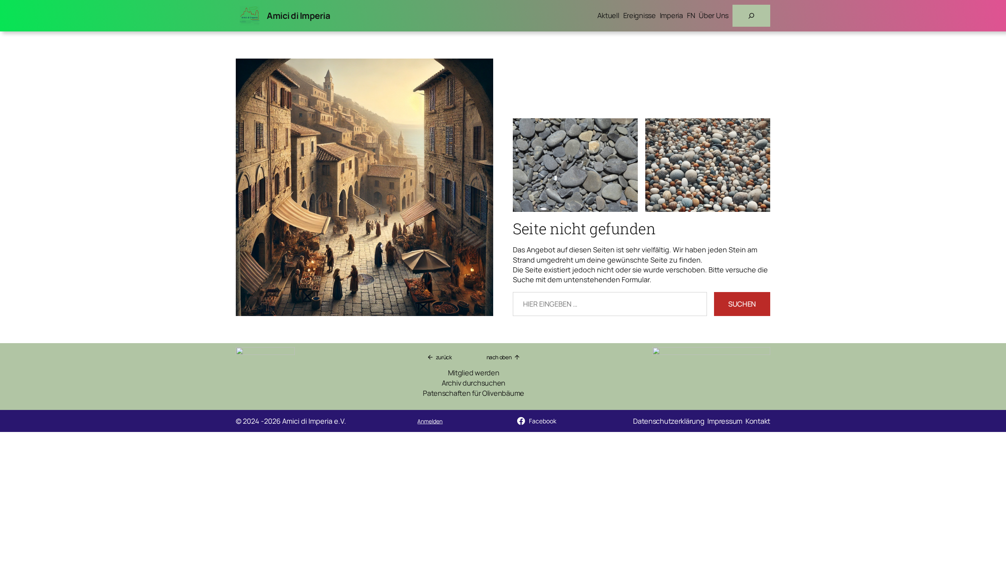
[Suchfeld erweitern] (751, 16)
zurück (444, 357)
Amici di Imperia (298, 16)
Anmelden (429, 421)
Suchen (742, 304)
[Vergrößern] (760, 357)
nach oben (499, 357)
